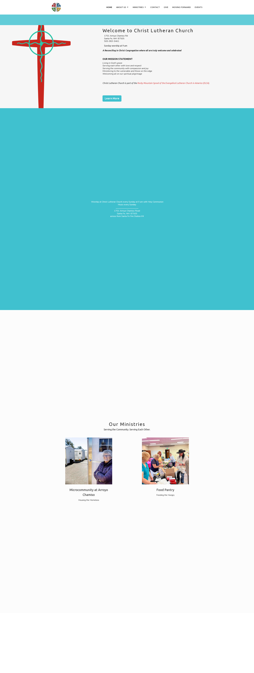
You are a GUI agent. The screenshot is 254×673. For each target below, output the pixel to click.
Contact (155, 7)
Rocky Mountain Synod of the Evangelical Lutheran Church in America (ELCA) (173, 83)
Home (109, 7)
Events (198, 7)
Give (166, 7)
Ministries (138, 7)
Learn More (112, 98)
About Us (121, 7)
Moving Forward (181, 7)
